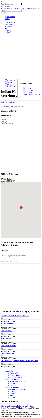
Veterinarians (10, 80)
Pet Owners (15, 8)
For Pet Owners (11, 379)
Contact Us (24, 8)
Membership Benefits (18, 389)
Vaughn (8, 84)
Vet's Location (28, 90)
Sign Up (33, 8)
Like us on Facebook (9, 406)
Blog (11, 385)
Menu (7, 19)
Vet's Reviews (28, 92)
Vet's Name (27, 88)
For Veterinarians (12, 387)
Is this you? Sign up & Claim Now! (13, 106)
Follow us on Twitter (25, 406)
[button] (29, 8)
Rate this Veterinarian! (9, 102)
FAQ (12, 391)
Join (11, 395)
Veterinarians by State (18, 381)
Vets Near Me (6, 8)
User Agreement (16, 377)
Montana (8, 82)
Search (4, 13)
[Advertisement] (21, 56)
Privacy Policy (15, 375)
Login (39, 8)
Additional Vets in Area (31, 94)
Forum (12, 383)
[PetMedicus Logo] (10, 17)
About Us (9, 371)
